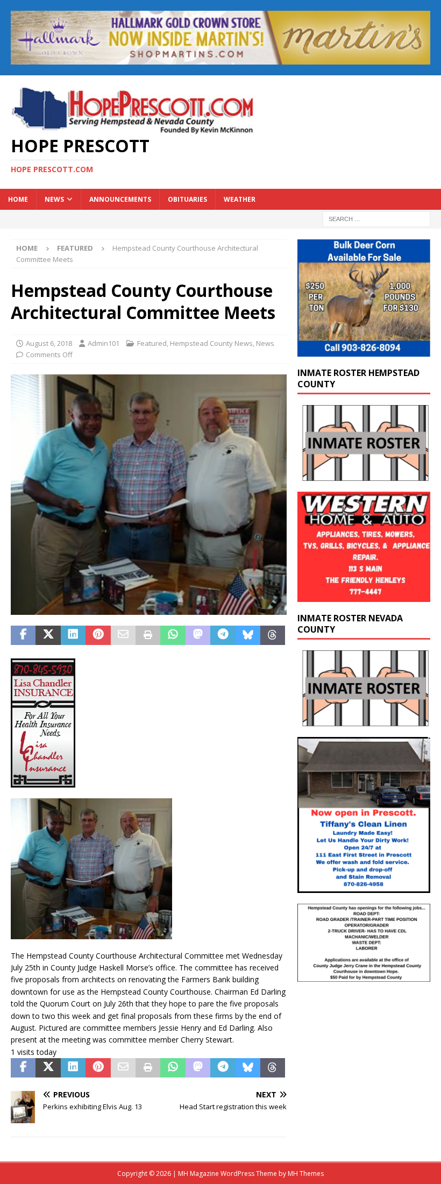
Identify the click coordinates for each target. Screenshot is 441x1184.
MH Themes (306, 1173)
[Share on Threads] (272, 635)
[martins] (220, 58)
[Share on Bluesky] (248, 635)
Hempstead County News (211, 343)
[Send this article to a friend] (123, 635)
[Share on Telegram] (222, 635)
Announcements (120, 199)
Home (18, 199)
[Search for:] (376, 219)
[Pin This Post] (98, 635)
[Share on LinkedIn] (73, 635)
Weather (239, 199)
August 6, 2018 (49, 343)
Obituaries (187, 199)
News (54, 199)
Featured (152, 343)
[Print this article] (148, 635)
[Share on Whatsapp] (172, 635)
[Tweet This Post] (47, 635)
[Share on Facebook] (23, 635)
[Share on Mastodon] (198, 635)
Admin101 (103, 343)
